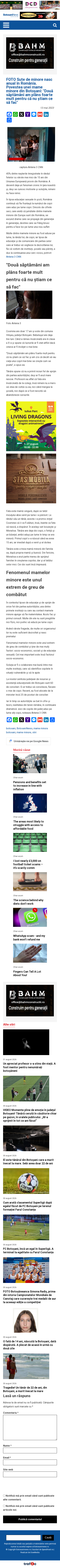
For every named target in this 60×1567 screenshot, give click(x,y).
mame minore (24, 732)
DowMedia (35, 1552)
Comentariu (10, 1412)
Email (7, 1457)
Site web (8, 1469)
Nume (7, 1445)
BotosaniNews (24, 728)
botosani (11, 728)
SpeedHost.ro (47, 1549)
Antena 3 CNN (13, 256)
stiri (34, 732)
